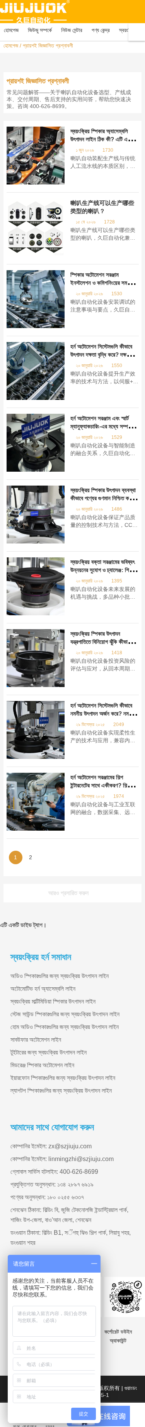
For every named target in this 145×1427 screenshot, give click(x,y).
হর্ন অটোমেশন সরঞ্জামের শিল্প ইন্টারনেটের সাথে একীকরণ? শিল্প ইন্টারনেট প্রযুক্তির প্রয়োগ (100, 785)
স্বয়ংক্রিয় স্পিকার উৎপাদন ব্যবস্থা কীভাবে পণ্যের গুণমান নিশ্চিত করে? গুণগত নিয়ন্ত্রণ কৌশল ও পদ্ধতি (103, 498)
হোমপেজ (10, 45)
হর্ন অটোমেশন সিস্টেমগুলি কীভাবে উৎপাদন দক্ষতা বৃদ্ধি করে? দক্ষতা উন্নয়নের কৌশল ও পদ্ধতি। (101, 354)
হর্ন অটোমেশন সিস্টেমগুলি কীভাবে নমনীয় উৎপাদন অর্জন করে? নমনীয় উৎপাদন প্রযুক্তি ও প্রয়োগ (102, 713)
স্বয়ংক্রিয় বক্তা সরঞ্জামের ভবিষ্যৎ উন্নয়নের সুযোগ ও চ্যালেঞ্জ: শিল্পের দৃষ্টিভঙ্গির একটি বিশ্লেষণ (103, 570)
